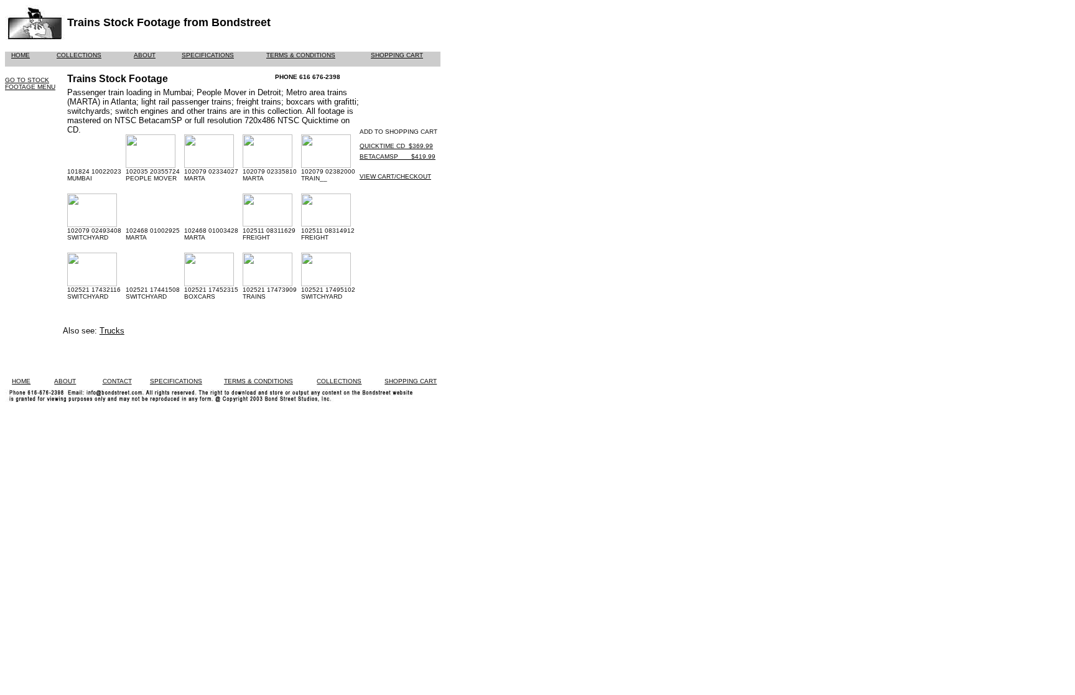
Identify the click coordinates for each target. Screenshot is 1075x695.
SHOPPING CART (397, 55)
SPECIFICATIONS (208, 55)
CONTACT (117, 381)
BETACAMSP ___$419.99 (397, 156)
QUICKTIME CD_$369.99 (396, 145)
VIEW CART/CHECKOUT (395, 176)
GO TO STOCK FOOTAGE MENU (30, 83)
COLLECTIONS (79, 55)
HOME (20, 55)
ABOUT (145, 55)
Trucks (112, 330)
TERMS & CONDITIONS (300, 55)
